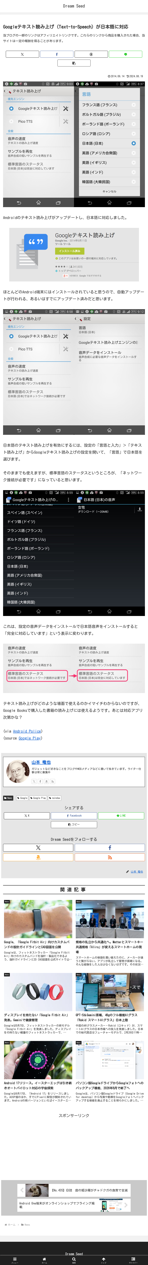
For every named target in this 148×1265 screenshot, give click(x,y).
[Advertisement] (74, 1146)
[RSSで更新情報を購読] (52, 781)
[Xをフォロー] (34, 781)
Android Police (27, 731)
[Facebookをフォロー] (40, 781)
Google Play (30, 738)
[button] (74, 63)
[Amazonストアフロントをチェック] (46, 781)
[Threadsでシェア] (91, 54)
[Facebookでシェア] (56, 54)
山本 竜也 (41, 762)
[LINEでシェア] (125, 54)
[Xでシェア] (22, 54)
